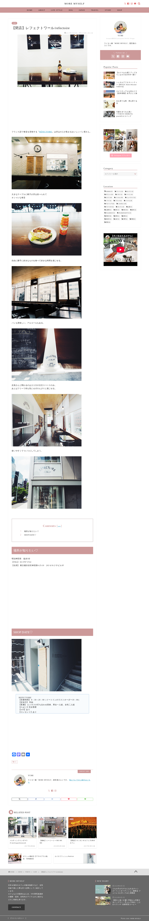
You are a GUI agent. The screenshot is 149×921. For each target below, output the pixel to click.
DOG (71, 10)
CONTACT (16, 907)
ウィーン (119, 191)
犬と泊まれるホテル (125, 213)
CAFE (14, 23)
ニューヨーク (131, 197)
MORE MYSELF (74, 3)
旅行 (117, 209)
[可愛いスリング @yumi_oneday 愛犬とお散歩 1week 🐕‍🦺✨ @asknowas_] (131, 146)
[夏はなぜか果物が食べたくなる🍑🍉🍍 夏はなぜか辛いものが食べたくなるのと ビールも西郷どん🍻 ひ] (109, 146)
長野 (125, 219)
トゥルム (119, 197)
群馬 (117, 216)
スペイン (129, 194)
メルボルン (122, 203)
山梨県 (108, 209)
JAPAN (82, 10)
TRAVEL (95, 10)
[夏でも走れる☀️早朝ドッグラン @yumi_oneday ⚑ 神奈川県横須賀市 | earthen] (120, 134)
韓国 (133, 219)
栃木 (134, 209)
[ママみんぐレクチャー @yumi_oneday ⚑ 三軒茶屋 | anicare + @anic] (120, 146)
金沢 (117, 219)
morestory (109, 191)
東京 (15, 761)
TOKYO (27, 872)
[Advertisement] (52, 111)
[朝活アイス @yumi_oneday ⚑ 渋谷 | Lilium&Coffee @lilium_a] (131, 134)
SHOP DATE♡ (30, 535)
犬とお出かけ (110, 213)
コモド (119, 194)
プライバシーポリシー (17, 918)
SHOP (119, 10)
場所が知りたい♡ (31, 531)
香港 (108, 222)
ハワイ (108, 200)
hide (59, 526)
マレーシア (110, 203)
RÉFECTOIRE (45, 132)
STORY (108, 10)
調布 (125, 216)
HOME (30, 10)
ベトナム (129, 200)
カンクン (130, 191)
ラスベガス (109, 206)
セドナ (109, 197)
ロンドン (121, 206)
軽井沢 (108, 219)
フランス (118, 200)
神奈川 (108, 216)
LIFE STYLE (57, 10)
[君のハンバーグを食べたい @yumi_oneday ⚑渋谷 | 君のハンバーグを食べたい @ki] (109, 134)
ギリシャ (109, 194)
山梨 (130, 206)
